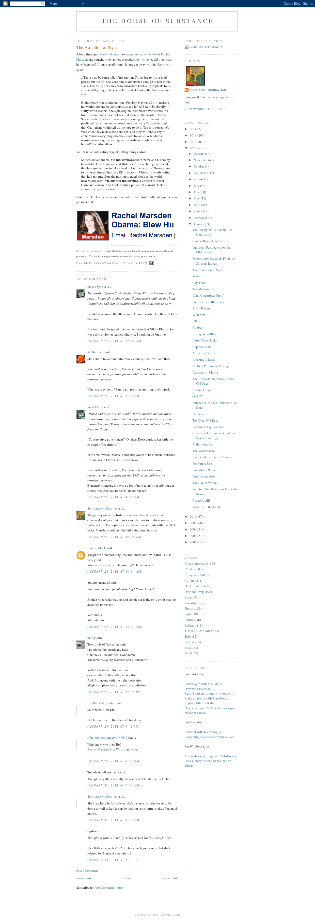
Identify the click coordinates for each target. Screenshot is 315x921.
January (199, 224)
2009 (193, 523)
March (198, 211)
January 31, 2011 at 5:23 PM (113, 859)
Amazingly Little (203, 359)
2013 (193, 135)
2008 (193, 529)
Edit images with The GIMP (203, 684)
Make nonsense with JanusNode (206, 698)
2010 (193, 516)
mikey (91, 637)
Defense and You (203, 476)
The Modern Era (203, 289)
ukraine (190, 642)
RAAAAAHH (201, 500)
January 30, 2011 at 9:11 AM (113, 785)
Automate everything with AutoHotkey (211, 756)
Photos (189, 608)
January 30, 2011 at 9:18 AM (113, 820)
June (197, 192)
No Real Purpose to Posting (210, 366)
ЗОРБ (188, 653)
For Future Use (202, 463)
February (200, 217)
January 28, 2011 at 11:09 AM (114, 626)
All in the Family (203, 353)
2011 (193, 148)
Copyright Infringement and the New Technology (213, 435)
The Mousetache (203, 450)
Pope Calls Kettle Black (208, 302)
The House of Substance (158, 21)
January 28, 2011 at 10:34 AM (114, 571)
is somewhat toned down (139, 515)
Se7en (196, 276)
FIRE (195, 321)
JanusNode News (203, 470)
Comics (190, 569)
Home (127, 878)
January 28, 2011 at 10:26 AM (114, 537)
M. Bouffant (95, 352)
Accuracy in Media (205, 372)
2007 (193, 535)
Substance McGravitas (102, 508)
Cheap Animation (196, 563)
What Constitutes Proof (207, 295)
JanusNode (192, 603)
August (199, 179)
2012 (193, 141)
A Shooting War (203, 444)
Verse (188, 648)
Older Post (170, 878)
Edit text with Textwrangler (203, 732)
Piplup (189, 614)
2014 (193, 129)
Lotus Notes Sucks (204, 340)
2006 (193, 542)
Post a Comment (87, 870)
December (201, 153)
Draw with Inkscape (198, 688)
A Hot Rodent (201, 308)
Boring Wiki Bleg (204, 334)
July (197, 185)
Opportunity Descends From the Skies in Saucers (213, 261)
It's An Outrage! (202, 390)
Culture (190, 580)
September (201, 173)
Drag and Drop (194, 591)
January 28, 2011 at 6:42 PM (113, 726)
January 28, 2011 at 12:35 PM (114, 692)
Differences (199, 414)
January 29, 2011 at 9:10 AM (113, 761)
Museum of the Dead (206, 507)
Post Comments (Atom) (109, 887)
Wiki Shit (198, 314)
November (201, 160)
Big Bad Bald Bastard (101, 703)
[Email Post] (151, 262)
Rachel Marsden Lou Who (104, 749)
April (197, 205)
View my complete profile (206, 109)
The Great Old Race (205, 420)
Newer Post (83, 878)
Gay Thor (198, 282)
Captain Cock (201, 346)
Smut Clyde (95, 286)
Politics (190, 619)
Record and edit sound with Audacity (209, 693)
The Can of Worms (204, 482)
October (199, 166)
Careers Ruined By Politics (210, 241)
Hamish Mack (96, 548)
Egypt (189, 597)
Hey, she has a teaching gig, (91, 251)
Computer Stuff (195, 575)
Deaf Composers (195, 586)
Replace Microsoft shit (200, 703)
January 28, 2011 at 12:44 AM (114, 341)
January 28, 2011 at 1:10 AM (113, 396)
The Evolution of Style (207, 270)
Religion (190, 625)
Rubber (197, 327)
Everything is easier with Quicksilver (209, 736)
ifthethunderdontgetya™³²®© (107, 737)
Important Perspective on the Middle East (211, 250)
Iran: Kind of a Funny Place (210, 457)
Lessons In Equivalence (208, 427)
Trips (188, 636)
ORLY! (197, 396)
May (197, 198)
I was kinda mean (109, 54)
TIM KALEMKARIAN (200, 631)
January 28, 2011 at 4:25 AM (113, 497)
